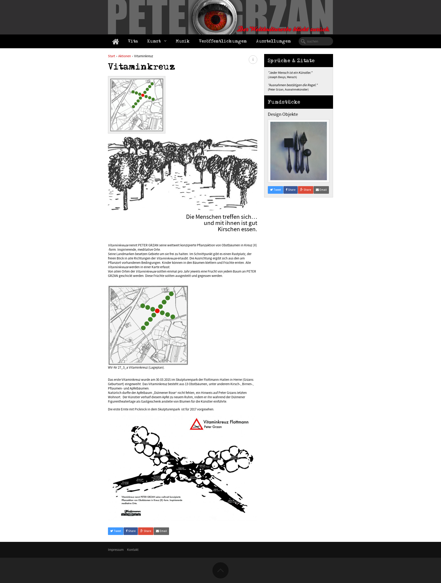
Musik (183, 42)
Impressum (116, 550)
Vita (133, 42)
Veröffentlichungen (223, 42)
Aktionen (124, 56)
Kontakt (133, 550)
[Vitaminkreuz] (136, 106)
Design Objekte (283, 114)
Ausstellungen (273, 42)
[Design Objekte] (298, 121)
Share (131, 531)
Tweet (117, 531)
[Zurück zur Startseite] (115, 41)
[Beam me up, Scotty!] (220, 563)
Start (111, 56)
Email (163, 531)
